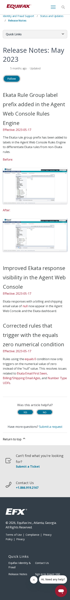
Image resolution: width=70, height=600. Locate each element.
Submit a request (50, 427)
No (44, 412)
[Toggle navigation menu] (53, 7)
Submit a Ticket (28, 467)
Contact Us (42, 563)
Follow (11, 78)
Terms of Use (14, 534)
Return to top (12, 439)
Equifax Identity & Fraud (19, 565)
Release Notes (17, 20)
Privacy (20, 539)
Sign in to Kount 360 (47, 574)
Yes (25, 412)
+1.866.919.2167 (27, 488)
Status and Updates (51, 16)
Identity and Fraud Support (18, 16)
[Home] (19, 7)
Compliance (32, 534)
